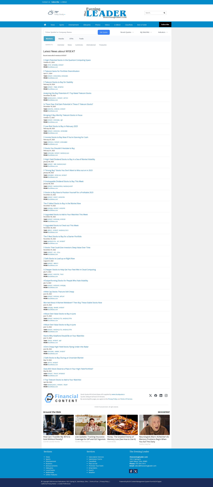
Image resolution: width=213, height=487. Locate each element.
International (91, 45)
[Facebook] (155, 398)
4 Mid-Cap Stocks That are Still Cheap (58, 291)
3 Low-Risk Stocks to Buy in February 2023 (60, 126)
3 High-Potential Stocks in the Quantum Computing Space (67, 60)
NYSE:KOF (56, 285)
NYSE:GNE (50, 153)
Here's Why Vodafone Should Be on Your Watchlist (63, 336)
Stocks (61, 39)
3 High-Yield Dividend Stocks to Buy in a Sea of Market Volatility (69, 159)
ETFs (71, 39)
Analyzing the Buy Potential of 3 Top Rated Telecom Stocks (67, 93)
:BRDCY (49, 230)
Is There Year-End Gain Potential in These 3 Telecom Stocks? (68, 104)
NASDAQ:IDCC (51, 98)
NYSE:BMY (50, 175)
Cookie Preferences (64, 484)
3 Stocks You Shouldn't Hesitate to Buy (59, 148)
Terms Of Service (126, 399)
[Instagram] (166, 398)
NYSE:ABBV (63, 142)
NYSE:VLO (50, 142)
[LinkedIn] (161, 398)
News (70, 45)
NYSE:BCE (62, 374)
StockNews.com (53, 67)
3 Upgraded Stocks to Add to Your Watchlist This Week (65, 214)
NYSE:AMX (65, 76)
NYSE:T (55, 197)
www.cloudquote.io (118, 394)
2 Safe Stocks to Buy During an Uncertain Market (63, 358)
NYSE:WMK (64, 131)
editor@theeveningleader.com (145, 466)
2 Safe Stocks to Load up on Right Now (59, 258)
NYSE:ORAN (57, 76)
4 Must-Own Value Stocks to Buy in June (59, 314)
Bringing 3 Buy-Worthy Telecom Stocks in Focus (62, 115)
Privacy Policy (112, 399)
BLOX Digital (157, 481)
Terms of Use (94, 481)
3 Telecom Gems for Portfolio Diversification (61, 71)
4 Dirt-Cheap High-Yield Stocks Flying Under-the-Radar (66, 347)
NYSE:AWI (56, 219)
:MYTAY (65, 98)
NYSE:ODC (56, 131)
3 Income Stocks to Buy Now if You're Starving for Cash (65, 137)
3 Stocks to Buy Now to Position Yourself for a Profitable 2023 (68, 192)
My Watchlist (144, 32)
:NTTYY (49, 363)
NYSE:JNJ (50, 208)
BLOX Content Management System (138, 481)
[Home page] (104, 13)
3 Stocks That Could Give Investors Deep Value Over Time (66, 247)
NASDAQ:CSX (51, 241)
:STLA (58, 252)
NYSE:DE (62, 219)
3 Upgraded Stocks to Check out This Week (61, 225)
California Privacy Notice (48, 484)
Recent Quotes (125, 32)
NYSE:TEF (56, 274)
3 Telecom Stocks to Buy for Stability (58, 82)
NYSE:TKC (50, 109)
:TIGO (61, 274)
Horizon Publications (59, 481)
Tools (81, 39)
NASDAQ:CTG (57, 318)
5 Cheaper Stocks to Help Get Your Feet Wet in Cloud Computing (69, 269)
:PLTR (49, 65)
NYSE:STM (62, 197)
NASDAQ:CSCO (63, 230)
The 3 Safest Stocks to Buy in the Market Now (62, 203)
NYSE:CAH (58, 175)
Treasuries (103, 45)
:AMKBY (56, 352)
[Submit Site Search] (164, 13)
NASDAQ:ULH (64, 153)
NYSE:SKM (56, 120)
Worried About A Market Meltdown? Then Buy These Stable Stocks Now (72, 302)
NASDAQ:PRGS (58, 186)
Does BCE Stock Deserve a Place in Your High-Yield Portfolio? (68, 369)
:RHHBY (56, 308)
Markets (49, 39)
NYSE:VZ (56, 109)
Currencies (79, 45)
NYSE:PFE (62, 208)
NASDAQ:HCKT (68, 186)
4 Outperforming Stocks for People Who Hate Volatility (65, 280)
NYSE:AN (56, 296)
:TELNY (65, 385)
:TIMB (55, 87)
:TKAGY (49, 341)
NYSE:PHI (60, 87)
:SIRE (54, 164)
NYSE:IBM (55, 65)
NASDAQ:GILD (61, 164)
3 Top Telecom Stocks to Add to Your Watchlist (62, 380)
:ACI (58, 241)
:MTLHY (62, 296)
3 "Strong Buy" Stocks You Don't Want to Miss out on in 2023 (68, 170)
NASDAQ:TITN (67, 318)
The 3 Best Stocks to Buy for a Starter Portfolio (62, 236)
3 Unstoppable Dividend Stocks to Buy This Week (63, 181)
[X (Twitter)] (150, 398)
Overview (60, 45)
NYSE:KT (60, 65)
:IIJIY (61, 120)
